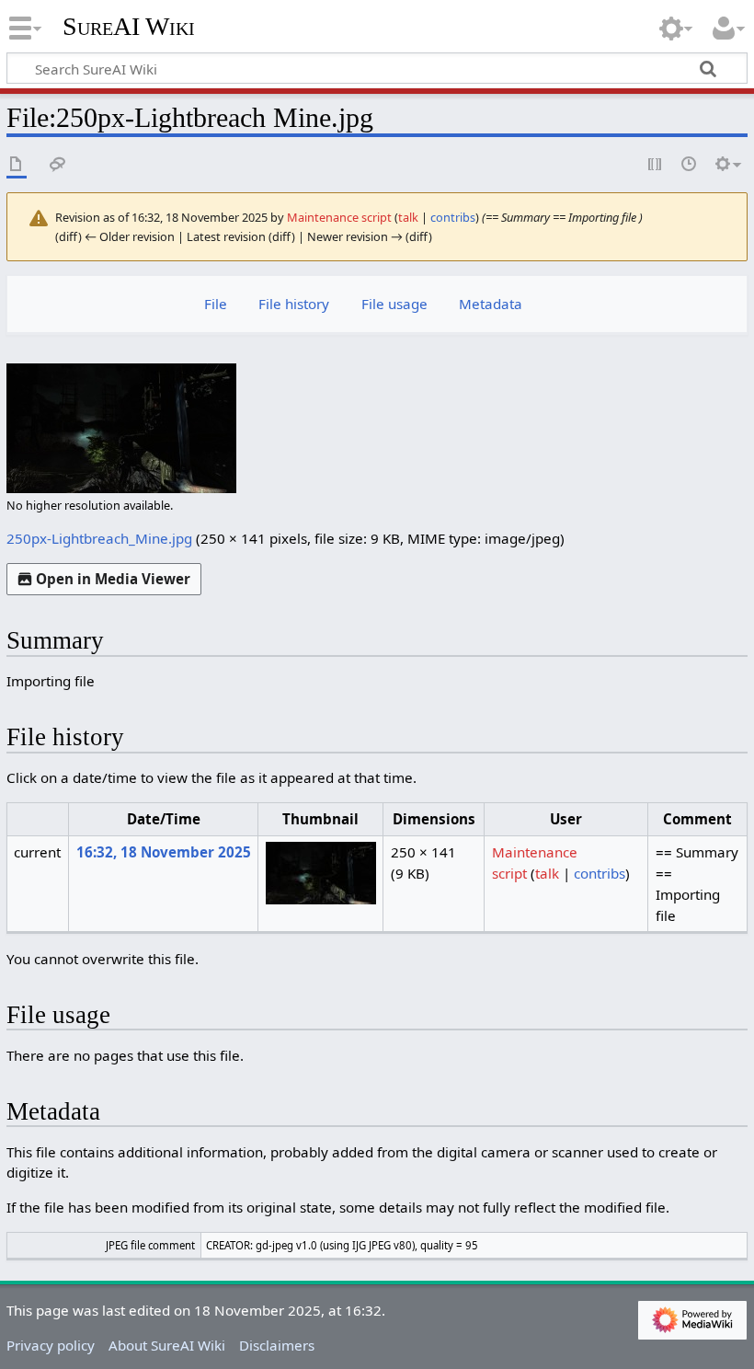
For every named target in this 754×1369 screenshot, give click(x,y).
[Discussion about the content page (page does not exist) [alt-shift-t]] (58, 165)
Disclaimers (276, 1345)
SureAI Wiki (129, 27)
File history (293, 303)
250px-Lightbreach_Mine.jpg (99, 538)
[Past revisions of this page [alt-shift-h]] (690, 165)
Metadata (490, 303)
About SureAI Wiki (167, 1345)
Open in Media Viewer (113, 578)
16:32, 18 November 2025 (163, 852)
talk (408, 217)
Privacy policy (50, 1345)
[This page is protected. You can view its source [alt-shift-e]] (655, 165)
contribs (452, 217)
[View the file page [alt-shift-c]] (16, 165)
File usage (394, 303)
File (215, 303)
